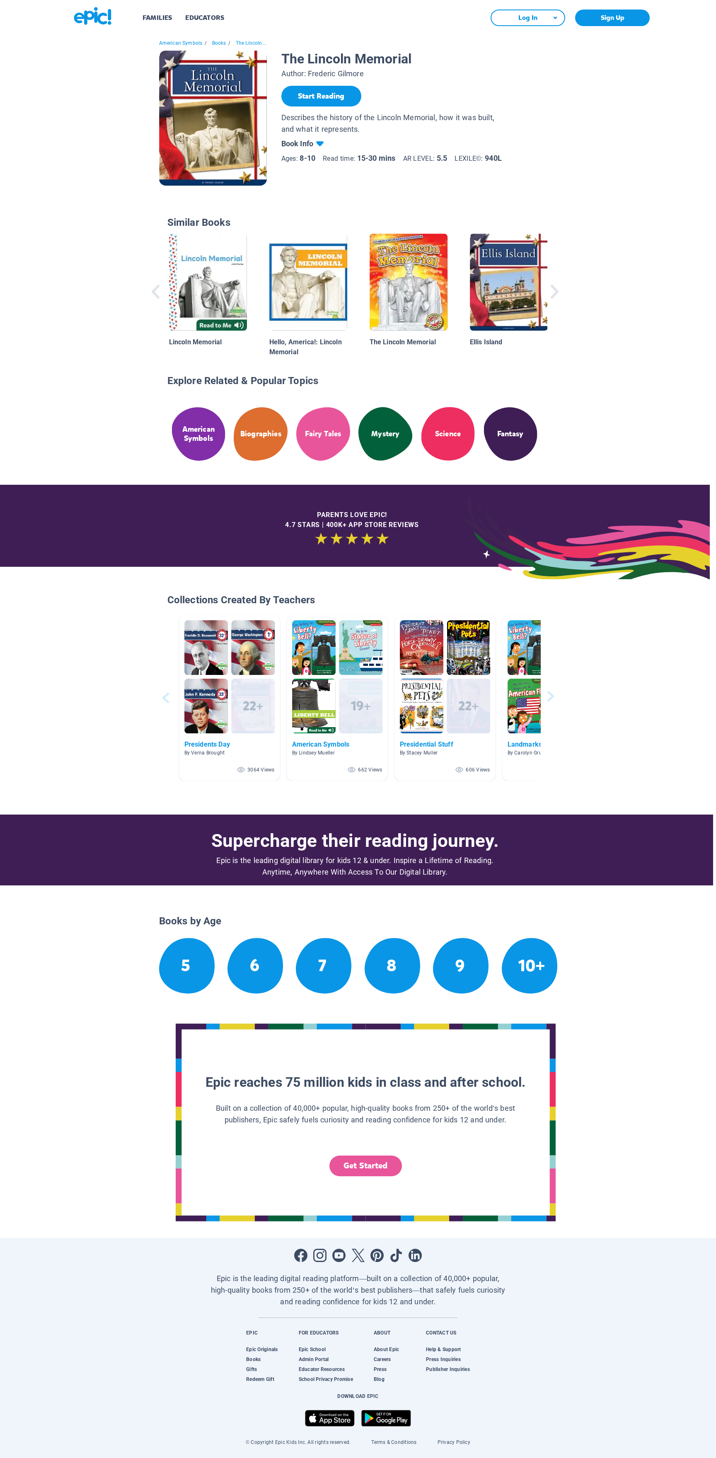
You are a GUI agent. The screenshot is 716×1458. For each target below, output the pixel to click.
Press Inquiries (443, 1359)
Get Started (365, 1165)
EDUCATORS (204, 17)
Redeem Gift (260, 1379)
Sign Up (612, 17)
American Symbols (181, 43)
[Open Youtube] (339, 1255)
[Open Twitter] (358, 1255)
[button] (229, 698)
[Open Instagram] (320, 1255)
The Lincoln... (251, 43)
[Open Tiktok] (396, 1255)
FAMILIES (157, 17)
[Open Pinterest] (377, 1255)
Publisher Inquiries (448, 1369)
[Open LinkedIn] (415, 1255)
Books (219, 43)
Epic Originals (262, 1349)
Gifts (251, 1369)
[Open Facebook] (300, 1255)
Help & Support (443, 1349)
